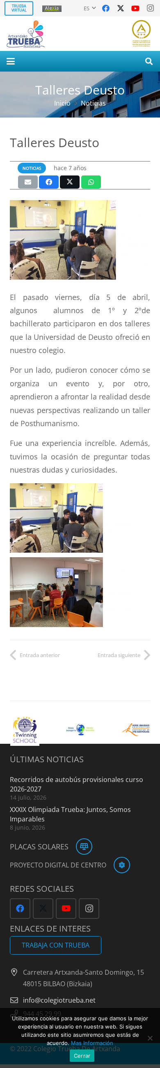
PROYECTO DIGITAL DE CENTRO (58, 865)
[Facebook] (105, 8)
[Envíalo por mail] (28, 182)
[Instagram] (150, 8)
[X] (120, 8)
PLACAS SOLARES (39, 846)
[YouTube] (135, 8)
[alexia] (52, 8)
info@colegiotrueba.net (59, 1000)
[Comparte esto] (49, 182)
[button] (89, 8)
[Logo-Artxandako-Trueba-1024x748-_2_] (26, 34)
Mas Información (92, 1043)
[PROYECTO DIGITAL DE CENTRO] (118, 865)
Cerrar (82, 1055)
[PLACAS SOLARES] (80, 846)
